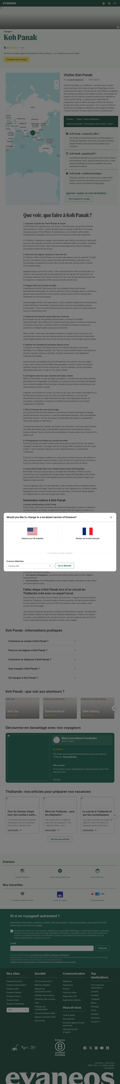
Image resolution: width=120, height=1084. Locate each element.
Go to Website (64, 565)
